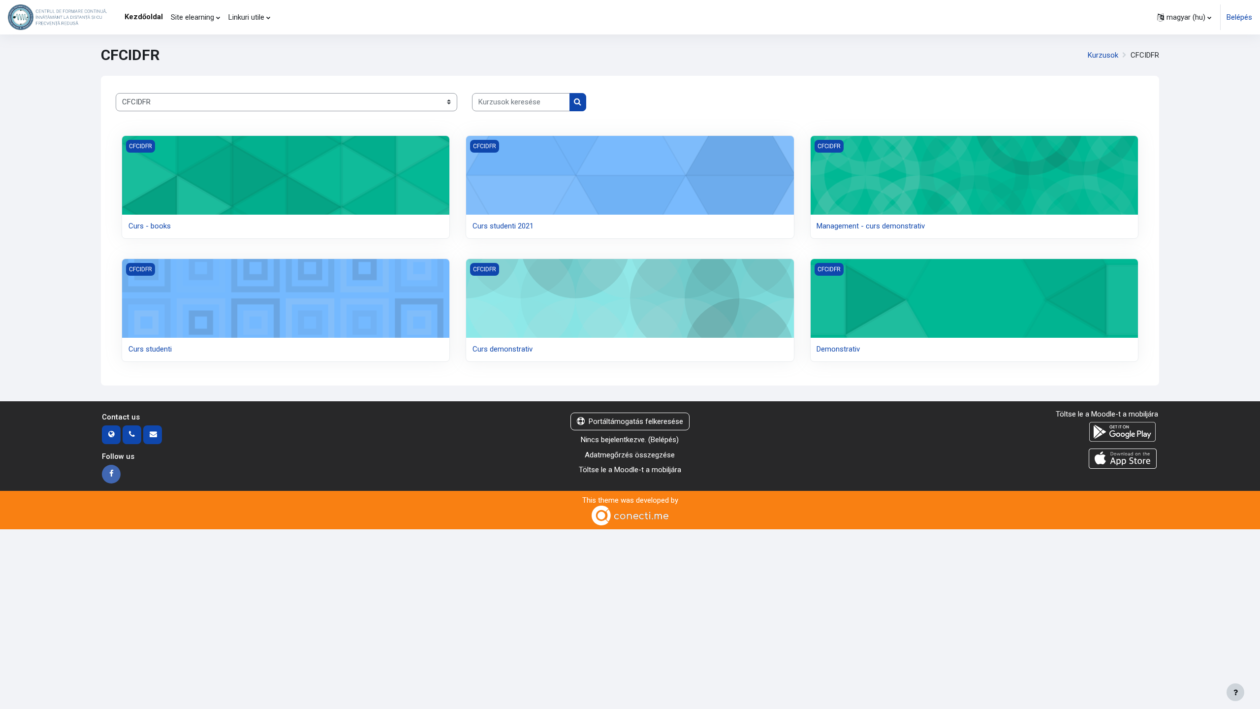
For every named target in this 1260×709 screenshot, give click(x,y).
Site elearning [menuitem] (192, 17)
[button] (1184, 17)
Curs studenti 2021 (503, 226)
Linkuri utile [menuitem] (246, 17)
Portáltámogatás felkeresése (636, 421)
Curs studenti (150, 349)
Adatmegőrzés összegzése (630, 455)
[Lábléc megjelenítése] (1235, 692)
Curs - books (149, 226)
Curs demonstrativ (502, 349)
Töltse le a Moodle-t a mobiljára (630, 469)
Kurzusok (1103, 55)
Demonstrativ (838, 349)
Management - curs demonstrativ (871, 226)
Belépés (1239, 17)
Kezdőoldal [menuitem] (144, 16)
